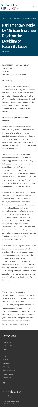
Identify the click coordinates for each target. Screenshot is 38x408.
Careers (5, 349)
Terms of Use (7, 377)
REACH (5, 367)
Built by (4, 396)
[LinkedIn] (4, 383)
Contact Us (6, 360)
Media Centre (7, 346)
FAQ (4, 356)
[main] (19, 170)
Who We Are (7, 342)
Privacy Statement (8, 374)
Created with (6, 391)
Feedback (6, 363)
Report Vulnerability (9, 370)
